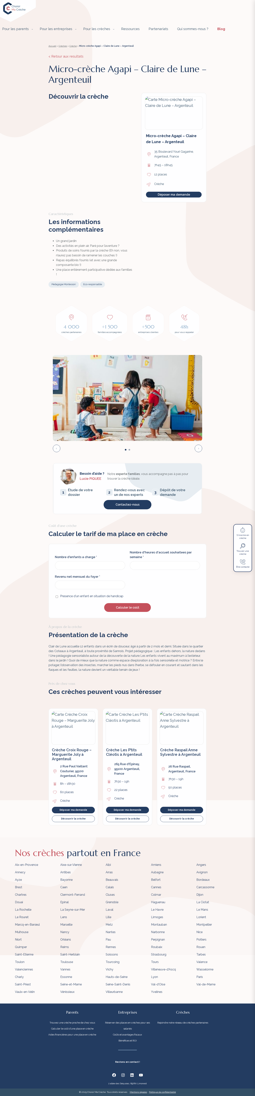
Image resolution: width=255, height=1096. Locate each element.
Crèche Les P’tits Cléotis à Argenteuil (124, 752)
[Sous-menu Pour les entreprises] (76, 29)
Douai (19, 902)
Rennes (111, 947)
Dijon (199, 894)
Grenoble (112, 902)
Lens (63, 917)
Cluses (110, 894)
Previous (56, 448)
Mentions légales (138, 1092)
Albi (108, 865)
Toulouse (66, 962)
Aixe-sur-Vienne (71, 865)
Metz (109, 924)
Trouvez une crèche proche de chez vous (72, 1022)
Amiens (156, 865)
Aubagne (157, 872)
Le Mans (202, 909)
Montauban (159, 924)
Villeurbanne (114, 992)
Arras (109, 872)
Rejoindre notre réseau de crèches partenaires (182, 1022)
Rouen (200, 947)
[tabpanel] (127, 398)
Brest (18, 887)
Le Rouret (22, 917)
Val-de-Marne (205, 984)
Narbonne (158, 932)
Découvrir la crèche (73, 818)
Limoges (157, 917)
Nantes (111, 932)
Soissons (112, 954)
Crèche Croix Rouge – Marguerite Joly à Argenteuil (71, 754)
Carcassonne (205, 887)
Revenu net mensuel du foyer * (77, 576)
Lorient (201, 917)
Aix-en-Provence (26, 865)
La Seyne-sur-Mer (72, 909)
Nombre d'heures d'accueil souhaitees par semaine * (161, 555)
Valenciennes (24, 969)
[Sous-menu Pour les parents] (32, 29)
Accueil (52, 46)
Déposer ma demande (174, 194)
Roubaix (156, 947)
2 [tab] (129, 450)
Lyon (154, 977)
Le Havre (157, 909)
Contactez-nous (127, 504)
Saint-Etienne (24, 954)
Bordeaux (203, 880)
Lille (108, 917)
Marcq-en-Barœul (27, 924)
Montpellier (204, 924)
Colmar (156, 894)
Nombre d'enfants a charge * (76, 557)
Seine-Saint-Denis (118, 984)
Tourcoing (112, 962)
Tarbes (201, 954)
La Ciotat (202, 902)
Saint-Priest (23, 984)
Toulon (19, 962)
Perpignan (158, 939)
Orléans (65, 939)
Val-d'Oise (158, 984)
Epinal (64, 902)
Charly (19, 977)
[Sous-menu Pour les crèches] (113, 29)
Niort (18, 939)
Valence (201, 962)
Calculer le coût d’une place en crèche (72, 1028)
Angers (201, 865)
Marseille (66, 924)
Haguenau (158, 902)
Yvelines (156, 992)
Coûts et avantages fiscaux (127, 1034)
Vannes (65, 969)
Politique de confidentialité (162, 1092)
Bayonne (66, 880)
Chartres (21, 894)
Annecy (20, 872)
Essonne (66, 977)
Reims (64, 947)
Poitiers (201, 939)
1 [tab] (126, 450)
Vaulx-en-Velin (25, 992)
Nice (199, 932)
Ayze (18, 880)
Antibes (65, 872)
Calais (110, 887)
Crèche (73, 46)
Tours (155, 962)
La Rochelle (23, 909)
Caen (63, 887)
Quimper (21, 947)
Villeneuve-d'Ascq (163, 969)
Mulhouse (21, 932)
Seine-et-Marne (71, 984)
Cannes (156, 887)
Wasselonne (204, 969)
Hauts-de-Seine (117, 977)
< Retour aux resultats (66, 56)
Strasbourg (158, 954)
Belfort (156, 880)
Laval (109, 909)
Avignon (202, 872)
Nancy (64, 932)
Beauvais (112, 880)
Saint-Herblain (70, 954)
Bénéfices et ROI (128, 1040)
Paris (199, 977)
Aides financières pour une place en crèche (72, 1034)
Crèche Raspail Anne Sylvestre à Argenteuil (180, 752)
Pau (108, 939)
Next (198, 448)
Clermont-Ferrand (72, 894)
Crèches (63, 46)
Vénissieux (67, 992)
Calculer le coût (127, 607)
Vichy (109, 969)
